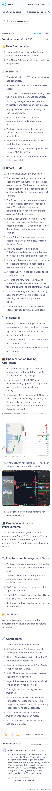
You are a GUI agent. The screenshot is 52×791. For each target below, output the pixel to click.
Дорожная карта (37, 12)
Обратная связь (13, 12)
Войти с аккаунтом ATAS (38, 4)
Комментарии (11, 743)
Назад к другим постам (18, 21)
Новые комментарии (39, 744)
